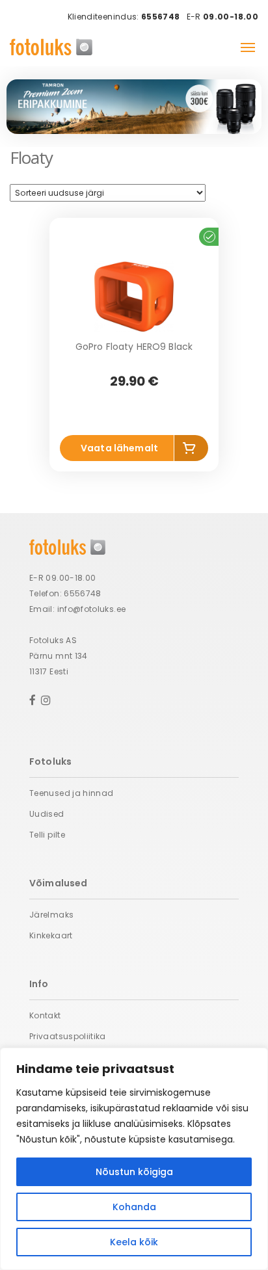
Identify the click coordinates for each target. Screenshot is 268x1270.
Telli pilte (47, 834)
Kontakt (45, 1015)
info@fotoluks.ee (91, 609)
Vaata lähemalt (119, 448)
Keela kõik (134, 1242)
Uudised (46, 813)
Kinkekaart (51, 935)
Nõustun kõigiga (134, 1171)
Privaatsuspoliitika (67, 1036)
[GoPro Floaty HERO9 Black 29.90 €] (134, 296)
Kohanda (134, 1206)
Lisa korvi (191, 450)
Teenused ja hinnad (71, 793)
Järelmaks (51, 914)
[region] (134, 1159)
